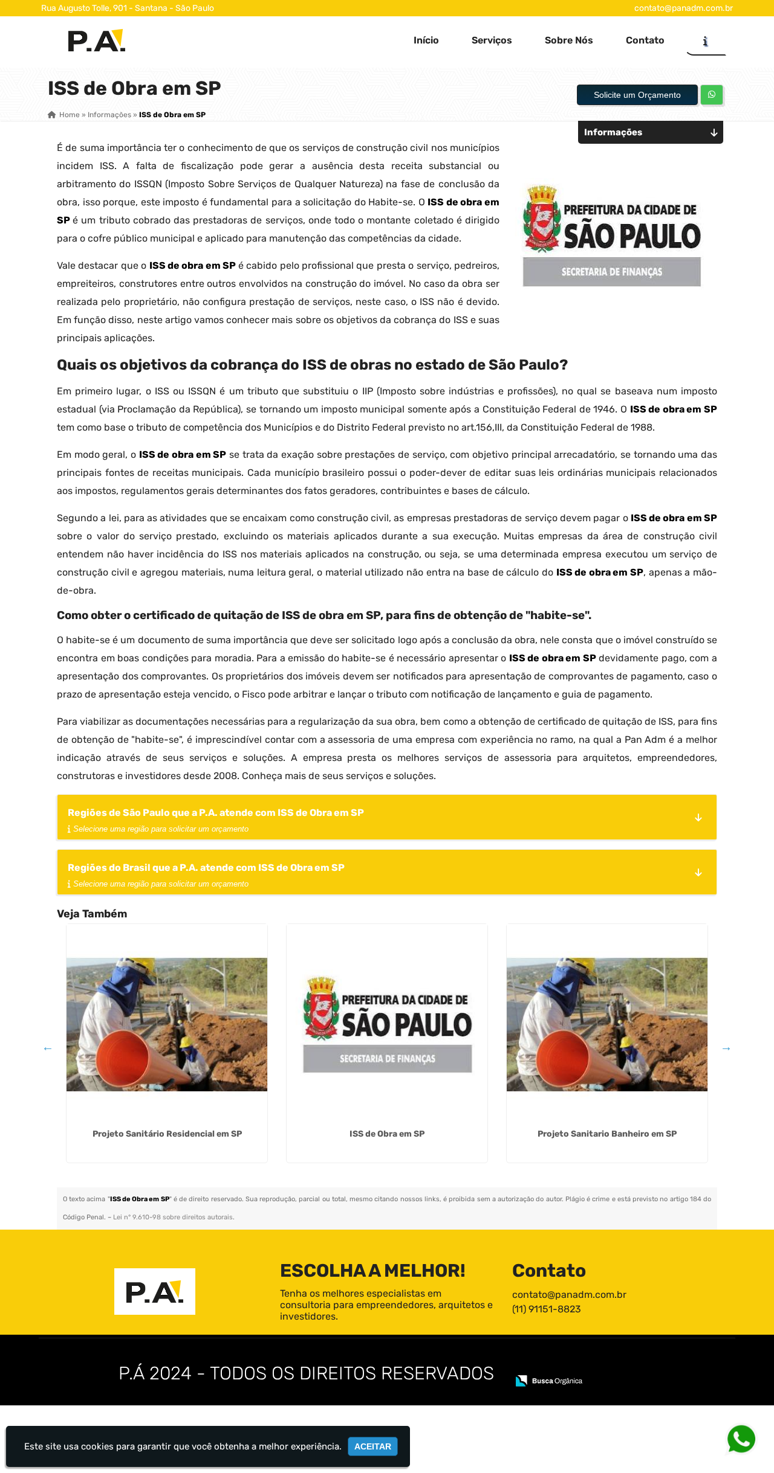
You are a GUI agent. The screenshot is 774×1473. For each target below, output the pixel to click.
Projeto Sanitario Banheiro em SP (607, 1134)
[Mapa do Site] (524, 1364)
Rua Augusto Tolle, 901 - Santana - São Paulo (127, 8)
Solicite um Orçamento (637, 95)
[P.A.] (155, 1291)
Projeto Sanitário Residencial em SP (167, 1134)
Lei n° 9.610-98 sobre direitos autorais (173, 1217)
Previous (48, 1047)
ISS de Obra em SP (387, 1134)
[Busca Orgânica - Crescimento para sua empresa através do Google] (548, 1379)
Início (426, 40)
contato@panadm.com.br (683, 8)
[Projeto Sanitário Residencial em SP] (167, 1024)
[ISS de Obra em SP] (387, 1024)
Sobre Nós (569, 40)
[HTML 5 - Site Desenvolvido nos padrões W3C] (556, 1364)
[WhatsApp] (736, 1438)
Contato (645, 40)
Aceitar (372, 1446)
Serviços (492, 40)
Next (726, 1047)
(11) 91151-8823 (546, 1309)
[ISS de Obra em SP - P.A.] (97, 40)
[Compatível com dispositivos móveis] (640, 1364)
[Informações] (705, 40)
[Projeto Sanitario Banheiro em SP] (607, 1024)
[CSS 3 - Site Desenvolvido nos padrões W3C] (598, 1364)
